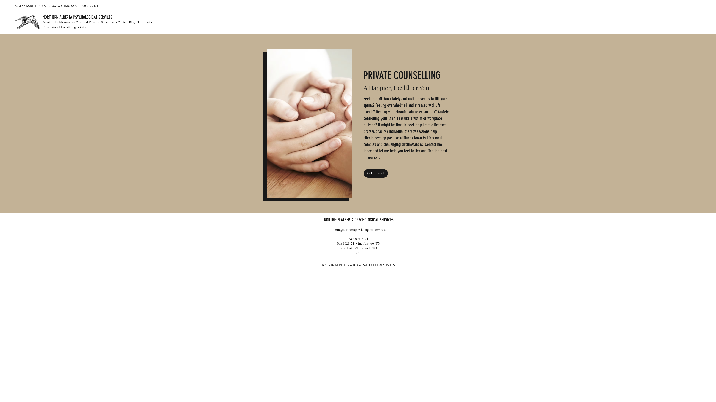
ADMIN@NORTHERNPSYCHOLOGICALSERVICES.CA (46, 5)
